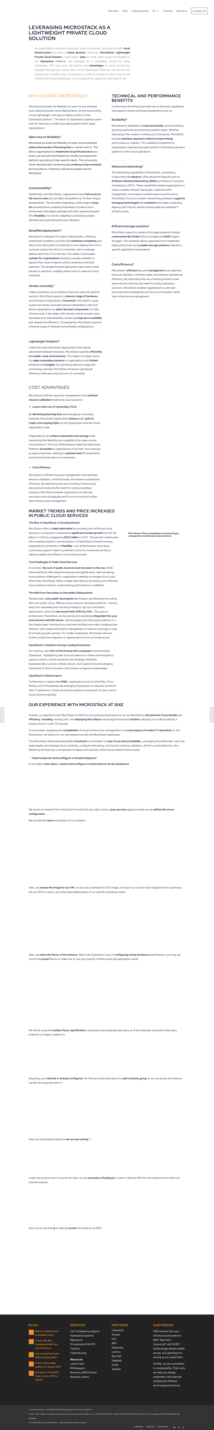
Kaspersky (117, 1347)
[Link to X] (179, 1426)
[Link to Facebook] (183, 1426)
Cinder (135, 236)
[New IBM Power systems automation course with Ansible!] (2, 715)
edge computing (172, 202)
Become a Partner (72, 1423)
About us (62, 1423)
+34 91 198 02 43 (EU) (37, 1410)
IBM (114, 1343)
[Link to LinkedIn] (174, 1426)
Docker (116, 1334)
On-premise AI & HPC (82, 1344)
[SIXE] (16, 10)
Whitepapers (77, 1368)
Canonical (117, 1330)
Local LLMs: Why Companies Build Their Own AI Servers (46, 1344)
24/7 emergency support (85, 1331)
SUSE (115, 1364)
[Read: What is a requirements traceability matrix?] (31, 1332)
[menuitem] (113, 10)
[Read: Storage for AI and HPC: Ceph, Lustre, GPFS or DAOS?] (31, 1373)
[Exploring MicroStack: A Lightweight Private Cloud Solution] (211, 715)
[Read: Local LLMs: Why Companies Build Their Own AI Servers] (31, 1341)
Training (74, 1348)
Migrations (76, 1340)
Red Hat (116, 1356)
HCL (114, 1338)
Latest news (77, 1363)
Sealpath (117, 1360)
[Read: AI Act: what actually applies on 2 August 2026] (31, 1364)
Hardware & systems (81, 1335)
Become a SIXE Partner (83, 1372)
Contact (83, 1423)
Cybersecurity (78, 1353)
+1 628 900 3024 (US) (54, 1410)
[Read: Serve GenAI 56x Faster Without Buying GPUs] (31, 1354)
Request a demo (79, 1376)
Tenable (116, 1369)
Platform (53, 61)
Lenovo (116, 1351)
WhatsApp (66, 1410)
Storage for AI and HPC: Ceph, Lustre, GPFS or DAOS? (47, 1376)
